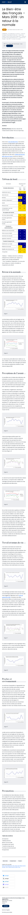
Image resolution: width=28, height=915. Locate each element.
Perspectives (5, 850)
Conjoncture (13, 861)
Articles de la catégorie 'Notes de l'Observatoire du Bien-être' (13, 35)
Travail (19, 861)
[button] (8, 876)
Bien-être (5, 861)
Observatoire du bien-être (14, 867)
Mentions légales (6, 910)
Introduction (5, 839)
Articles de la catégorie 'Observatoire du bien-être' (13, 34)
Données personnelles (7, 912)
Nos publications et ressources (14, 33)
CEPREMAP (4, 33)
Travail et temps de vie (8, 846)
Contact (6, 906)
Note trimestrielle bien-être (8, 866)
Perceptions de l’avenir (8, 844)
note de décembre (13, 142)
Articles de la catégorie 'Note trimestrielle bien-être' (14, 37)
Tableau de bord (6, 840)
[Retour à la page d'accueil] (6, 2)
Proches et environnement (9, 848)
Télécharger (9, 45)
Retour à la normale (7, 842)
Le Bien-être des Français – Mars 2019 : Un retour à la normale (13, 17)
